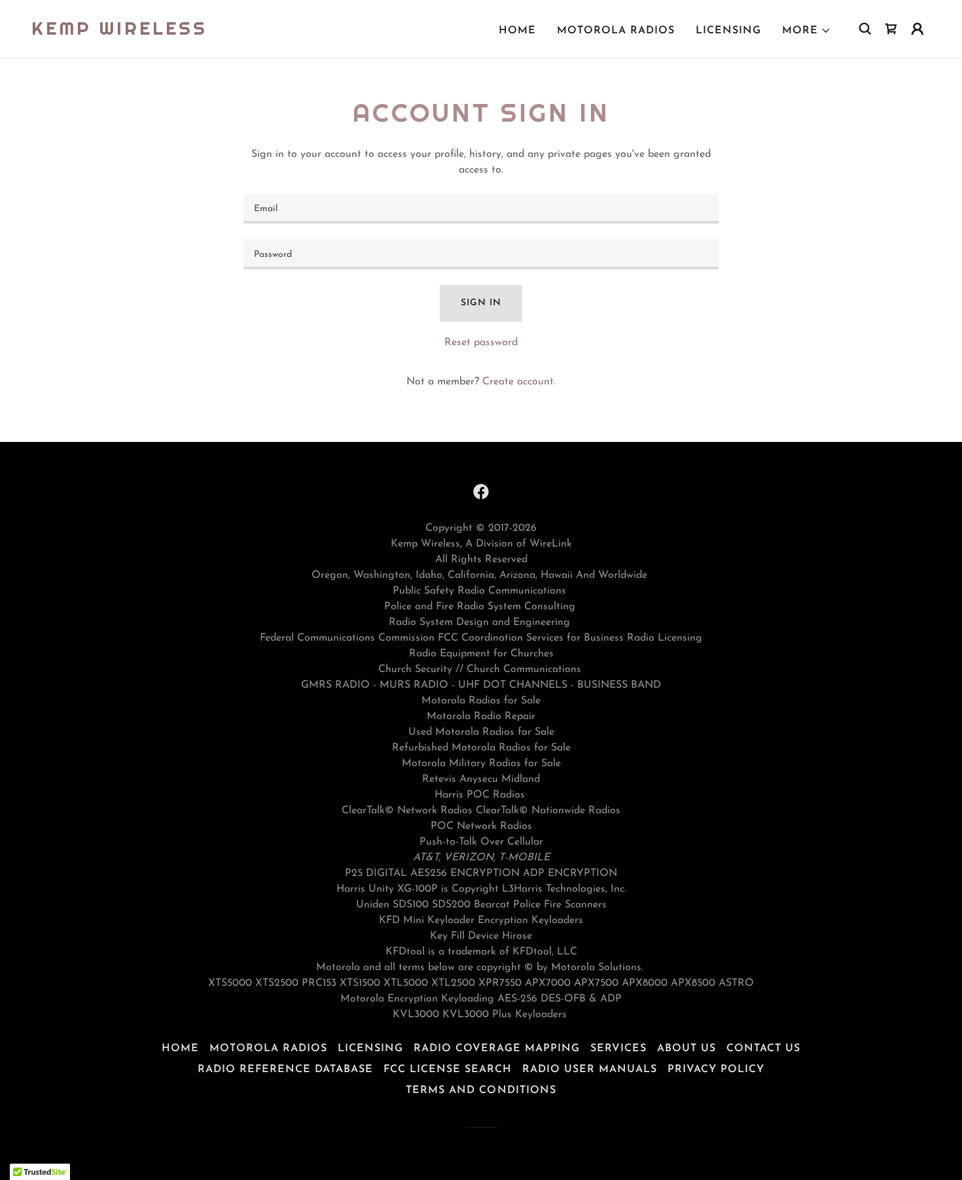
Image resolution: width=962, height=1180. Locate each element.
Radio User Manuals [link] (589, 1069)
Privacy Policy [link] (716, 1069)
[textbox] (480, 209)
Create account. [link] (519, 382)
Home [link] (517, 30)
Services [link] (618, 1048)
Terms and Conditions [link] (481, 1090)
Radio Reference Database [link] (285, 1069)
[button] (806, 31)
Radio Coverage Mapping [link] (497, 1048)
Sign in (481, 303)
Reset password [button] (481, 342)
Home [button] (180, 1048)
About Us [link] (686, 1048)
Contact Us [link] (763, 1048)
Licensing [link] (728, 30)
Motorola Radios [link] (616, 30)
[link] (119, 32)
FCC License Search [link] (447, 1069)
